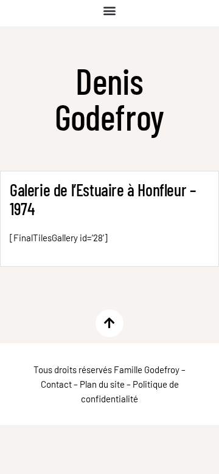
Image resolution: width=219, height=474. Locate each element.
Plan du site (102, 384)
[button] (110, 10)
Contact (56, 384)
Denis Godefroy (109, 98)
